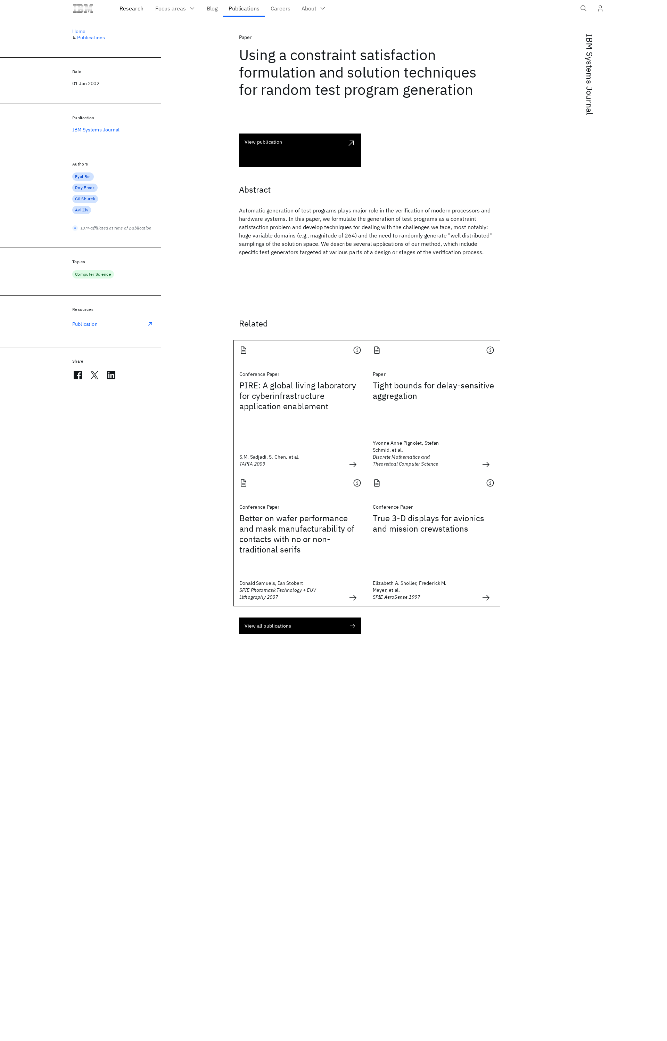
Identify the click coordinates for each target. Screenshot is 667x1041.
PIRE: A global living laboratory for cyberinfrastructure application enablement (297, 395)
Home (79, 31)
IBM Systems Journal (589, 74)
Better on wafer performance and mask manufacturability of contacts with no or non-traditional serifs (296, 534)
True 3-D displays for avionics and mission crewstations (428, 523)
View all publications (268, 626)
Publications (91, 37)
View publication (263, 142)
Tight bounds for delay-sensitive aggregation (433, 390)
